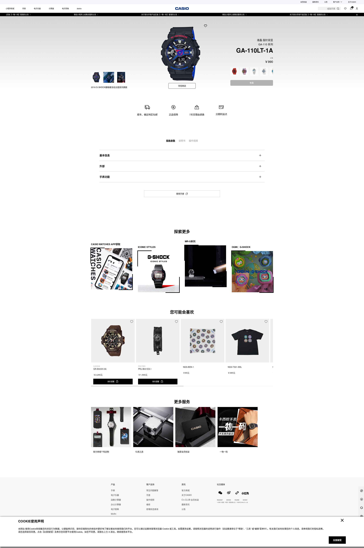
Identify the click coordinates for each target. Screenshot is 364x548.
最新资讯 (315, 2)
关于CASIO (352, 2)
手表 (24, 8)
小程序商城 (10, 8)
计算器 (51, 8)
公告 (325, 2)
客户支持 (336, 2)
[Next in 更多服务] (271, 433)
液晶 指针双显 (265, 40)
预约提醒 (110, 381)
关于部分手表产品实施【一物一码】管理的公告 (144, 14)
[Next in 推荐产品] (271, 354)
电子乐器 (37, 8)
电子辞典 (65, 8)
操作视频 (193, 140)
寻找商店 (182, 85)
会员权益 (303, 2)
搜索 (338, 8)
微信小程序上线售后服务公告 (70, 14)
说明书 (182, 140)
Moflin (79, 8)
